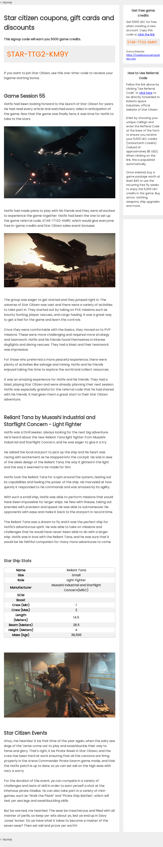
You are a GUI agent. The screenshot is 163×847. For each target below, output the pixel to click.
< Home (6, 2)
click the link (146, 34)
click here (145, 93)
